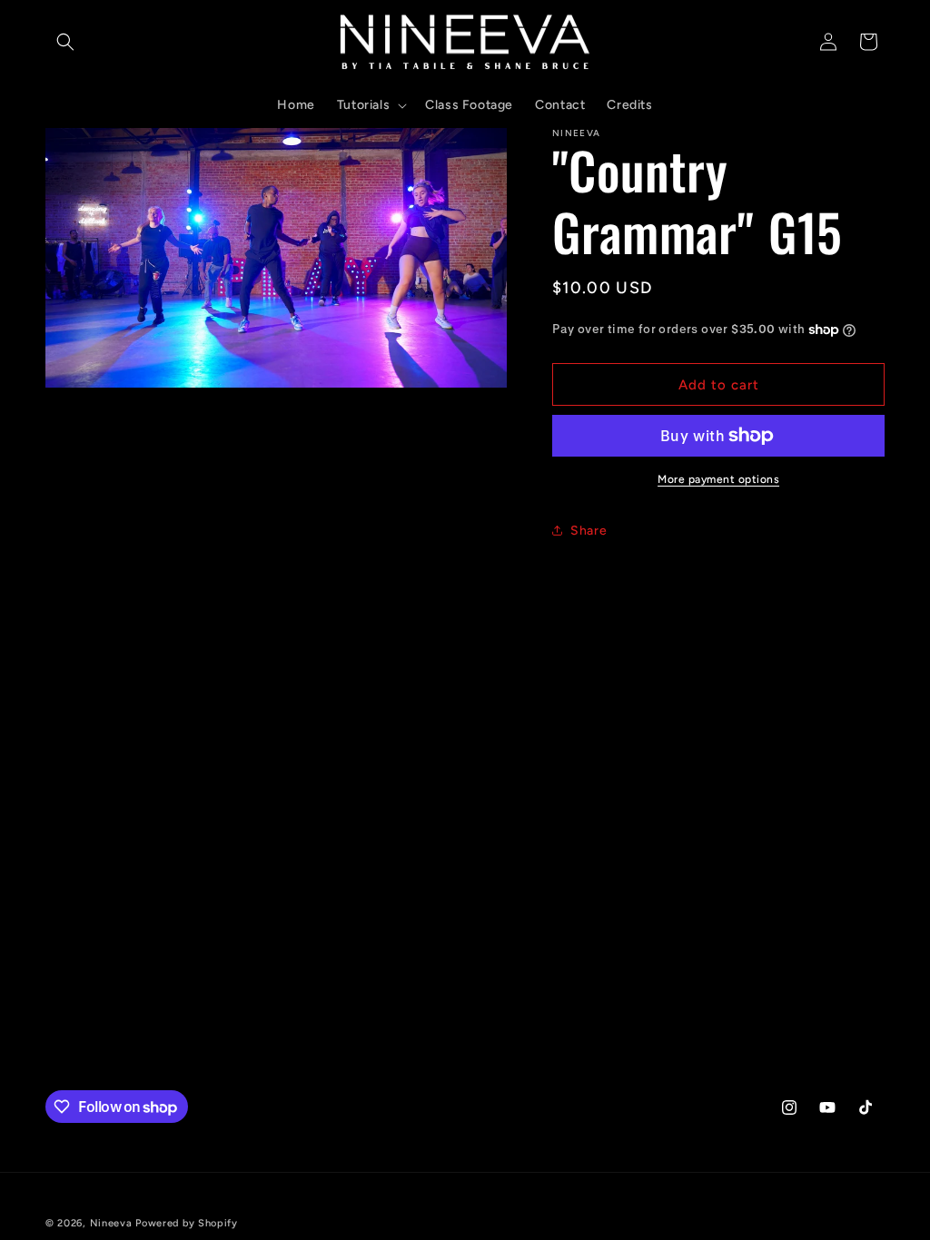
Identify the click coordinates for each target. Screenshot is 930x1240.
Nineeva (111, 1223)
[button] (65, 42)
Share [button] (588, 530)
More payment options (718, 479)
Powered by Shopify (186, 1223)
